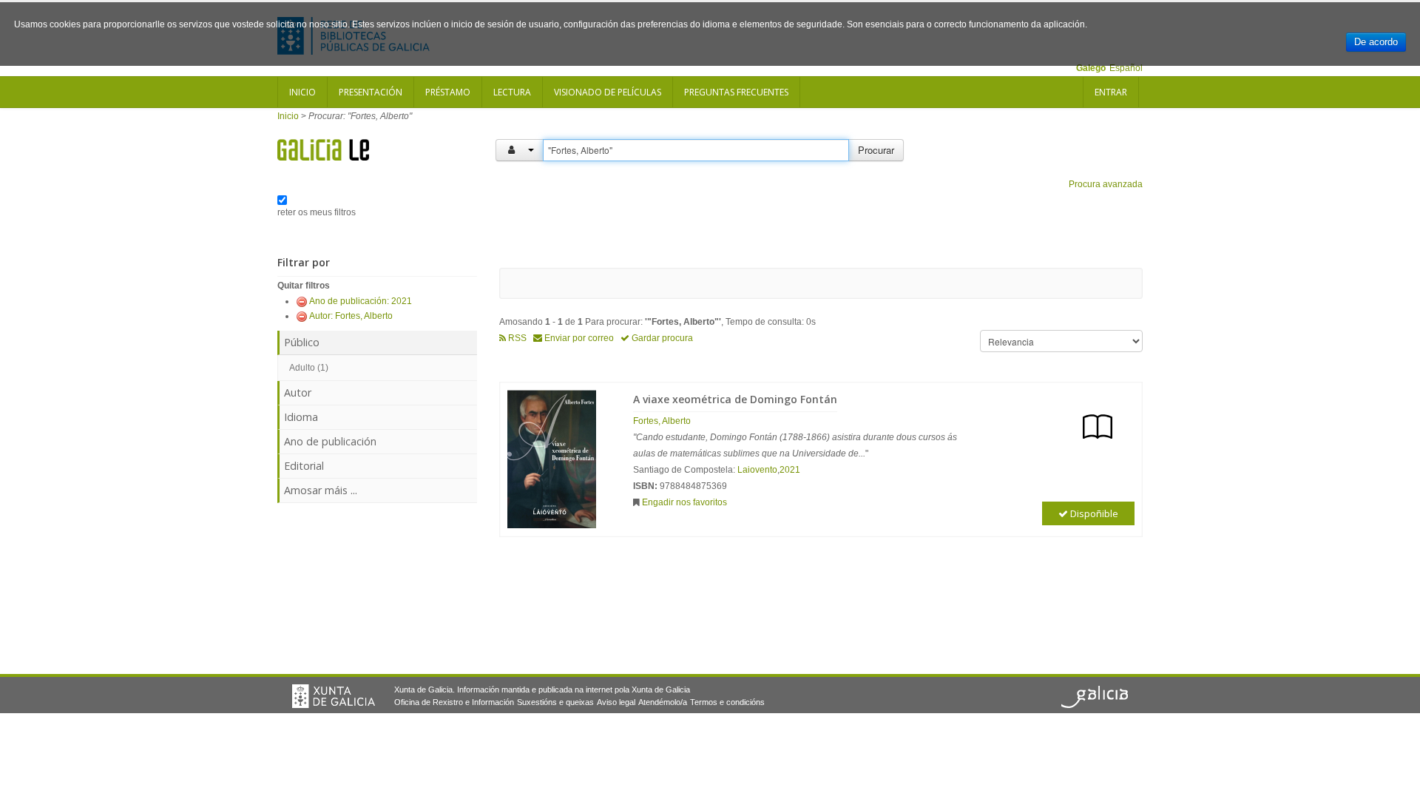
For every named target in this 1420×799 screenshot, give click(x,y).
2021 (790, 470)
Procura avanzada (1106, 184)
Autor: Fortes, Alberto (351, 316)
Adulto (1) (308, 368)
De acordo (1376, 41)
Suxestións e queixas (555, 702)
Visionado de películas (607, 92)
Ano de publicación (330, 441)
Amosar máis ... (320, 490)
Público (302, 342)
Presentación (370, 92)
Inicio (302, 92)
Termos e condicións (727, 702)
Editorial (304, 466)
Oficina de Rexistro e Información (454, 702)
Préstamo (447, 92)
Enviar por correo (578, 338)
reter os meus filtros (316, 212)
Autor (297, 392)
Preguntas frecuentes (736, 92)
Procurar (876, 150)
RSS (516, 338)
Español (1126, 68)
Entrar (1111, 92)
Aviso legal (616, 702)
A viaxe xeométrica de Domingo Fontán (735, 399)
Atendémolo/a (662, 702)
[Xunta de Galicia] (333, 696)
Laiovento (757, 470)
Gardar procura (661, 338)
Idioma (301, 417)
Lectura (512, 92)
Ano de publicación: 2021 (360, 301)
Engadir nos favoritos (684, 502)
